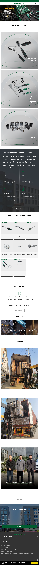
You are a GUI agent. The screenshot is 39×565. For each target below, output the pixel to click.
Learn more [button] (6, 563)
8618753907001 (9, 551)
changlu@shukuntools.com (19, 1)
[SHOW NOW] (19, 368)
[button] (1, 13)
